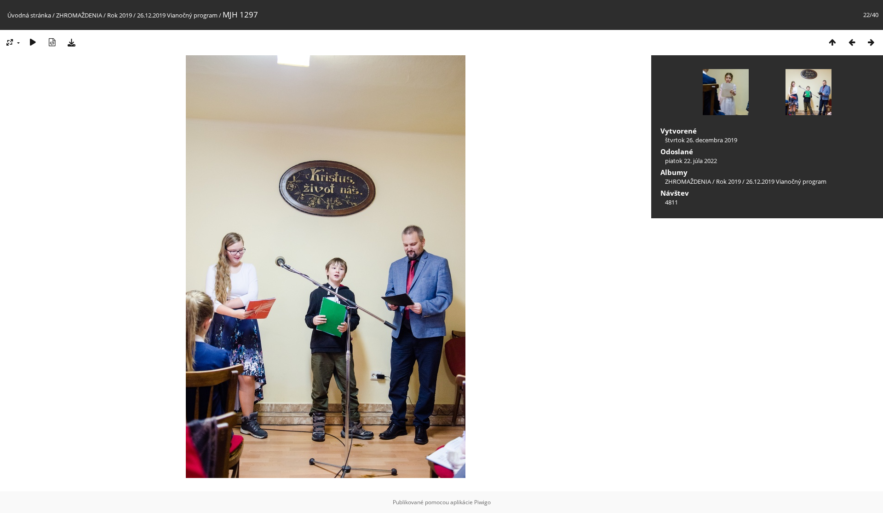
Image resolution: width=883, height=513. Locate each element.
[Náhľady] (832, 42)
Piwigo (482, 502)
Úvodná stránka (29, 15)
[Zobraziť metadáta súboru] (52, 42)
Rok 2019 (119, 15)
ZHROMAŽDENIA (79, 15)
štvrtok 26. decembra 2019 (701, 140)
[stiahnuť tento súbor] (71, 42)
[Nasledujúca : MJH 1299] (871, 42)
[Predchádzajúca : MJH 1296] (851, 42)
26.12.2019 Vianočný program (177, 15)
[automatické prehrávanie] (32, 42)
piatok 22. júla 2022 (691, 161)
